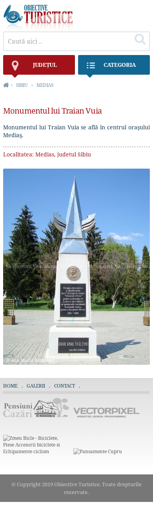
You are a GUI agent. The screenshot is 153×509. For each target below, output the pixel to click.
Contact (64, 385)
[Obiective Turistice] (38, 29)
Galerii (36, 385)
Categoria (120, 64)
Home (10, 385)
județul (45, 64)
